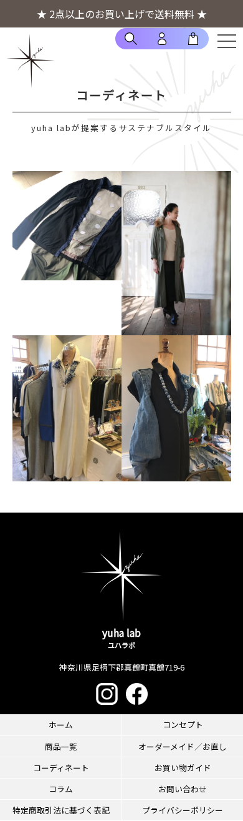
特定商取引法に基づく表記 (61, 810)
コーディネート (61, 768)
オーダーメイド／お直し (182, 746)
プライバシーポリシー (182, 810)
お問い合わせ (182, 789)
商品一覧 (61, 746)
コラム (61, 789)
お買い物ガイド (183, 768)
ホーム (61, 724)
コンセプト (183, 724)
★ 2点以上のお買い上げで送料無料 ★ (122, 13)
